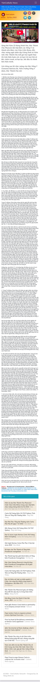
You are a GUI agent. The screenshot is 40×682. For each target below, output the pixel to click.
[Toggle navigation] (35, 3)
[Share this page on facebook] (25, 13)
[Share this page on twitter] (25, 18)
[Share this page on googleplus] (34, 13)
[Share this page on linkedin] (29, 18)
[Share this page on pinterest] (29, 13)
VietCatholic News (10, 2)
